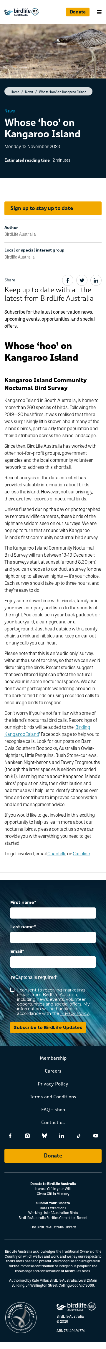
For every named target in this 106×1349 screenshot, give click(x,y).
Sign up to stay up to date (41, 208)
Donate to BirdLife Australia (53, 1183)
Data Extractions (53, 1207)
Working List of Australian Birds (53, 1212)
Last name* (23, 926)
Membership (53, 1058)
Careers (53, 1071)
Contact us (53, 1122)
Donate (78, 12)
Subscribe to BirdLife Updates (48, 1027)
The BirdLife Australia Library (53, 1227)
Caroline (81, 853)
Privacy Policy (74, 1013)
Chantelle (56, 853)
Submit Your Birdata (53, 1203)
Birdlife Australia (19, 257)
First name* (23, 902)
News (9, 111)
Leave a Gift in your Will (53, 1188)
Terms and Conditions (53, 1097)
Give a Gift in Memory (53, 1193)
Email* (17, 951)
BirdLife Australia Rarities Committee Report (53, 1217)
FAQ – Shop (53, 1110)
